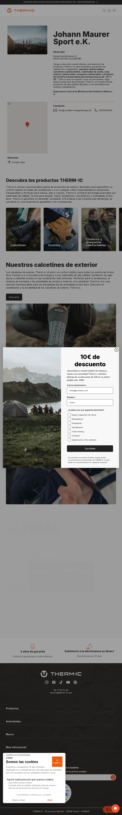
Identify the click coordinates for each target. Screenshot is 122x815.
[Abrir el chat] (115, 808)
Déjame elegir (18, 800)
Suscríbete (90, 448)
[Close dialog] (116, 350)
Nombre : (71, 397)
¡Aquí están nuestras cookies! (20, 783)
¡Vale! (50, 800)
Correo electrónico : (77, 385)
